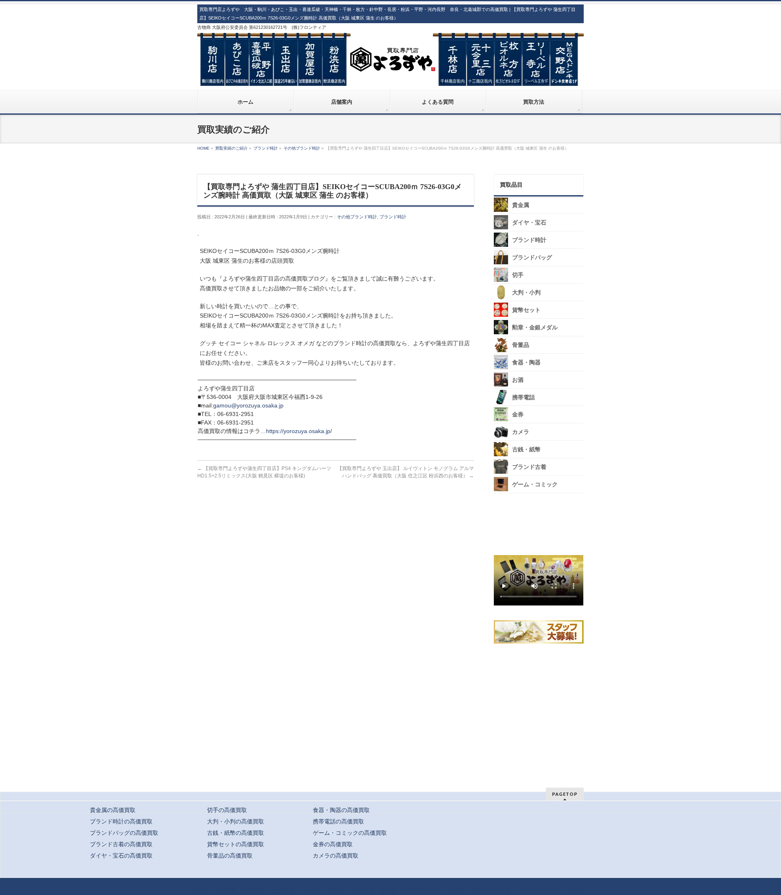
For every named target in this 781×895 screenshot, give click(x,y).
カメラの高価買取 (335, 855)
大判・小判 (526, 293)
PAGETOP (565, 794)
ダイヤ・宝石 (529, 223)
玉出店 (388, 890)
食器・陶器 (526, 362)
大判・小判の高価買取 (235, 821)
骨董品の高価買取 (230, 855)
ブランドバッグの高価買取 (124, 833)
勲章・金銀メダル (535, 327)
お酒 (518, 380)
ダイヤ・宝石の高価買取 (121, 855)
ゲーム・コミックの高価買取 (350, 833)
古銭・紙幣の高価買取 (235, 833)
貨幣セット (526, 310)
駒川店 (337, 890)
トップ (200, 890)
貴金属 (520, 205)
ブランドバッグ (532, 258)
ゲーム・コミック (535, 484)
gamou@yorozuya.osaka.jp (248, 405)
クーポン (311, 890)
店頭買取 (226, 890)
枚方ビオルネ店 (491, 890)
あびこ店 (362, 890)
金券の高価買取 (333, 844)
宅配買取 (254, 890)
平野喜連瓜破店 (423, 890)
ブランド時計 (393, 216)
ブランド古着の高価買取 (121, 844)
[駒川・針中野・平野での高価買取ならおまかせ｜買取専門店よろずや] (390, 76)
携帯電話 (523, 397)
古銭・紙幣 (526, 449)
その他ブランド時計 (357, 216)
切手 (518, 275)
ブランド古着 (529, 467)
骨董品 (520, 345)
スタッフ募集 (540, 632)
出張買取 (283, 890)
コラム (576, 890)
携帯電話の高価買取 (338, 821)
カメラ (520, 432)
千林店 (456, 890)
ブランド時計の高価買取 (121, 821)
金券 (518, 415)
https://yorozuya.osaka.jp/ (299, 431)
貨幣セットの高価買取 (235, 844)
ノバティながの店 (539, 890)
